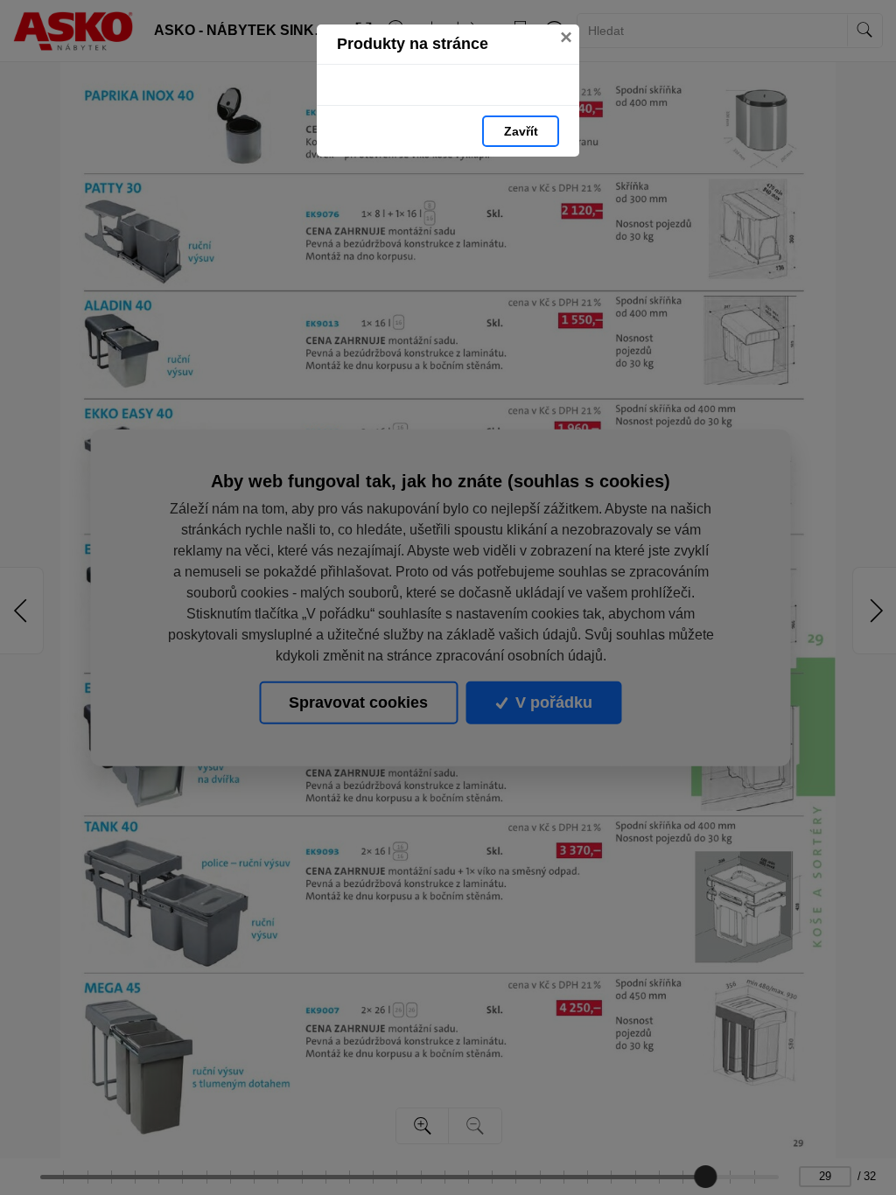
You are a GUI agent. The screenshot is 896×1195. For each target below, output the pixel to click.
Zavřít (521, 131)
